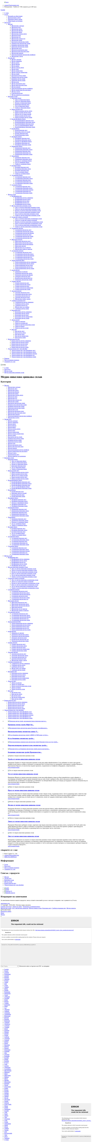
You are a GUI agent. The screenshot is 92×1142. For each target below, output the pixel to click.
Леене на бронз (19, 326)
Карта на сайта (17, 906)
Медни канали (16, 87)
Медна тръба (15, 74)
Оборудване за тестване (15, 21)
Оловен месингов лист (22, 283)
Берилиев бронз (16, 98)
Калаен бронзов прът (21, 133)
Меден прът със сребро (22, 307)
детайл (17, 767)
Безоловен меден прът (22, 315)
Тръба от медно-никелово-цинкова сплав (27, 215)
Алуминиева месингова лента (24, 254)
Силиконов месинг (17, 228)
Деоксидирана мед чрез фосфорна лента (24, 352)
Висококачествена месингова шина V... (23, 731)
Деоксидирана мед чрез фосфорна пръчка (24, 353)
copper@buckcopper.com (11, 5)
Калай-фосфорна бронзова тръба (25, 127)
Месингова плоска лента (19, 34)
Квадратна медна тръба (19, 75)
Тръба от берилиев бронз (22, 107)
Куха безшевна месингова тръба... (21, 738)
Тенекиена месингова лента (23, 273)
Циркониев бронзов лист (22, 148)
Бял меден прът (20, 334)
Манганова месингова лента (24, 242)
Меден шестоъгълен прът (19, 85)
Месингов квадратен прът (19, 50)
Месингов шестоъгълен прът (20, 51)
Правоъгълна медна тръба (19, 77)
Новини (6, 358)
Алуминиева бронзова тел (23, 181)
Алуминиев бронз (17, 175)
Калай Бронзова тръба (22, 135)
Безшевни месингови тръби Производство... (25, 752)
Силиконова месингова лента (24, 231)
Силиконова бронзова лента (23, 188)
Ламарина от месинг (21, 271)
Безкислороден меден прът (20, 344)
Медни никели (71, 908)
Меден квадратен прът (18, 83)
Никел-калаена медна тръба (23, 117)
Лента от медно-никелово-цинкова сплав (27, 209)
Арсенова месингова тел (22, 296)
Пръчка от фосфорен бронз (23, 141)
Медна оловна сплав (35, 908)
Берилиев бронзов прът (22, 104)
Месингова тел (16, 37)
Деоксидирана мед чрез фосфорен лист (23, 350)
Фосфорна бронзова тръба (23, 144)
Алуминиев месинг (17, 251)
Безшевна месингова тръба (20, 45)
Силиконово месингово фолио (24, 233)
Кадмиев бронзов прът (22, 170)
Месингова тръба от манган (23, 249)
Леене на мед (16, 320)
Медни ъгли (15, 82)
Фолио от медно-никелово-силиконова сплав (29, 222)
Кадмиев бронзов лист (22, 167)
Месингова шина (17, 32)
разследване (11, 767)
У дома (6, 13)
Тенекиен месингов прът (22, 276)
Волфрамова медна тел (22, 202)
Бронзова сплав (12, 96)
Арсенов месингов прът (22, 297)
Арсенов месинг (17, 291)
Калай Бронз (15, 128)
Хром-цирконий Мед (18, 260)
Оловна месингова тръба (22, 289)
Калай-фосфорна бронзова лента (25, 122)
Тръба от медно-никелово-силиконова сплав (28, 226)
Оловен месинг (16, 281)
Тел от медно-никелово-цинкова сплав (27, 214)
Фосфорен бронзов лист (22, 138)
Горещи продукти (6, 906)
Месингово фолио (17, 30)
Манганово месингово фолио (24, 244)
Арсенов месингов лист (22, 292)
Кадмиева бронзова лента (23, 169)
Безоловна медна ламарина (23, 312)
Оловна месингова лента (22, 284)
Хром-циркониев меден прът (24, 265)
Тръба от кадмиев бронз (22, 173)
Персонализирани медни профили (22, 88)
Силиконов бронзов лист (22, 186)
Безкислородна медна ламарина (21, 341)
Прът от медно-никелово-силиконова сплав (28, 223)
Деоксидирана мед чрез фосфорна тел (23, 355)
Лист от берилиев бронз (22, 99)
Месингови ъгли (17, 48)
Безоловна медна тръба (22, 318)
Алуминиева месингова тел (23, 257)
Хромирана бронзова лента (23, 159)
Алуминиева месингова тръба (24, 259)
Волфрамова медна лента (23, 199)
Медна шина (15, 66)
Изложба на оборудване (15, 16)
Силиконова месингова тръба (24, 236)
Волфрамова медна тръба (23, 204)
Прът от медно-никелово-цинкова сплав (27, 212)
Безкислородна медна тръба (20, 347)
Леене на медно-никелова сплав (25, 324)
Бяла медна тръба (20, 337)
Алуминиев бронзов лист (23, 177)
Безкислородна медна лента (20, 342)
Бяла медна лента (20, 332)
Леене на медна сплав (21, 328)
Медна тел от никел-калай (23, 114)
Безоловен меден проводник (24, 316)
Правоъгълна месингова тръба (21, 43)
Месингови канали (17, 53)
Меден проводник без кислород (21, 90)
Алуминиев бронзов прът (23, 180)
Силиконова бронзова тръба (23, 193)
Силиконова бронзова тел (23, 191)
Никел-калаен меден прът (23, 112)
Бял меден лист (19, 331)
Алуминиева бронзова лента (24, 178)
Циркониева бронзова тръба (23, 154)
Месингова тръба (17, 40)
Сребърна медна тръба (22, 308)
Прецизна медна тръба (18, 80)
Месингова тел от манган (23, 247)
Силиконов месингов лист (23, 230)
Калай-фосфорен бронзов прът (24, 124)
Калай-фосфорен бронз (19, 119)
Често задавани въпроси (11, 360)
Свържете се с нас (9, 361)
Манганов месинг (17, 239)
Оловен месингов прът (22, 286)
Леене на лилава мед (21, 323)
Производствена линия (15, 19)
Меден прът (15, 69)
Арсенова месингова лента (23, 294)
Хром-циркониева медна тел (24, 267)
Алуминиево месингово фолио (24, 255)
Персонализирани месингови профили (23, 54)
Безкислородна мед (14, 339)
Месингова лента (17, 29)
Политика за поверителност (31, 906)
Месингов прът (16, 35)
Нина (2, 913)
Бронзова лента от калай (22, 132)
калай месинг (16, 270)
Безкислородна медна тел (19, 345)
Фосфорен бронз (17, 136)
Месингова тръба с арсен (22, 299)
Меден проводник (17, 71)
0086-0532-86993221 (10, 857)
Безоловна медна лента (22, 313)
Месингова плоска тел (18, 38)
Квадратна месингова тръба (20, 42)
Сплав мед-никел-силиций (20, 217)
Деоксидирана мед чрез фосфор (17, 349)
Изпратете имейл (6, 911)
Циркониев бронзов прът (23, 151)
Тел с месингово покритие (20, 908)
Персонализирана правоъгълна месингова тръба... (28, 745)
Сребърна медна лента (22, 304)
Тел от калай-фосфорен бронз (24, 125)
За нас (6, 14)
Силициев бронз (17, 185)
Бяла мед (14, 329)
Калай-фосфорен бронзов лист (24, 120)
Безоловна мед (16, 310)
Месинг (10, 24)
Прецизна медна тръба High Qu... (21, 725)
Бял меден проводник (21, 336)
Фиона (3, 914)
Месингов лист (16, 27)
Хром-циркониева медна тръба (24, 268)
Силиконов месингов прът (23, 234)
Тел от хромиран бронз (22, 162)
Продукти (7, 22)
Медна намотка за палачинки (20, 95)
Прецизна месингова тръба (20, 46)
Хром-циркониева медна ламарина (25, 262)
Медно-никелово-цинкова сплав (21, 206)
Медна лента (15, 62)
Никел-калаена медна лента (23, 111)
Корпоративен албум (14, 17)
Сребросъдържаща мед (18, 300)
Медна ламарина (17, 61)
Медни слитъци (16, 59)
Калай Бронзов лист (21, 130)
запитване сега (5, 903)
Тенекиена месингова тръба (23, 279)
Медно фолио (16, 64)
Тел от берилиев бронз (22, 106)
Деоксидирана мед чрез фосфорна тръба (24, 357)
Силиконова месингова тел (23, 238)
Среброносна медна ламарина (24, 302)
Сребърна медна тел (21, 305)
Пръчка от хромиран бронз (23, 161)
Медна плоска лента (18, 67)
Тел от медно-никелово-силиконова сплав (28, 225)
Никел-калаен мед (17, 109)
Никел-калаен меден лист (23, 116)
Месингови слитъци (18, 26)
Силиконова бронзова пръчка (24, 189)
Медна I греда (16, 91)
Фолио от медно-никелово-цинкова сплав (28, 210)
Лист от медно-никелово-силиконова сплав (28, 218)
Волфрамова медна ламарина (24, 197)
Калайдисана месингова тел (23, 278)
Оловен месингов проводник (24, 287)
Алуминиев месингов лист (23, 252)
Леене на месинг (20, 321)
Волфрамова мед (17, 196)
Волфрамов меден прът (22, 201)
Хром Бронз (15, 156)
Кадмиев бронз (16, 165)
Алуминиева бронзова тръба (24, 183)
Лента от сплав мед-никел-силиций (26, 220)
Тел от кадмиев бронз (21, 172)
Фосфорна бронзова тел (22, 143)
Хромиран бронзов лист (22, 157)
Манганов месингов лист (23, 241)
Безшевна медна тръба (18, 79)
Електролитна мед (17, 93)
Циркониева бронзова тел (23, 152)
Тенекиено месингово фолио (24, 275)
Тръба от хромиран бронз (23, 164)
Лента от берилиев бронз (22, 101)
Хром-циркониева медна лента (24, 263)
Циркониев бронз (17, 146)
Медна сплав (12, 194)
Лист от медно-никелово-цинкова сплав (27, 207)
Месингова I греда (17, 56)
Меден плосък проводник (19, 72)
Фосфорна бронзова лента (23, 140)
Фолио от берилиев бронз (23, 103)
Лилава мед (11, 58)
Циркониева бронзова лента (23, 149)
